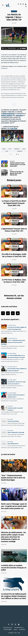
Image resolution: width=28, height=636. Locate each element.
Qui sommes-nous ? (7, 627)
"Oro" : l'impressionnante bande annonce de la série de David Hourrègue (13, 477)
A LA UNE (9, 325)
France (14, 325)
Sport (12, 580)
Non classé (10, 419)
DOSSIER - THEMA (7, 552)
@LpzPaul (19, 115)
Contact (15, 629)
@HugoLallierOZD (8, 113)
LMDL (7, 151)
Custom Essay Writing (13, 421)
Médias (14, 353)
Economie (9, 406)
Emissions (14, 11)
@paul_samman (6, 115)
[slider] (24, 48)
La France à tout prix (15, 187)
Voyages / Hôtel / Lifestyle (10, 554)
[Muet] (21, 48)
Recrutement (22, 629)
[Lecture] (3, 48)
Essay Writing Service (12, 443)
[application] (14, 48)
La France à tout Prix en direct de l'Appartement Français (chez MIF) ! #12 (14, 203)
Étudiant (6, 490)
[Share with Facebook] (16, 154)
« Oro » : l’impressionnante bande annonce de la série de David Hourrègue (13, 342)
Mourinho (19, 151)
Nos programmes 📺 (19, 627)
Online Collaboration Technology (15, 432)
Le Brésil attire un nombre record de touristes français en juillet (13, 567)
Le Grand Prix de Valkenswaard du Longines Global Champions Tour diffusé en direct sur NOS (13, 596)
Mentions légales (8, 629)
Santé (10, 519)
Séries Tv (15, 338)
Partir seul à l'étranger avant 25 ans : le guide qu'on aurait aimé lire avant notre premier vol (14, 506)
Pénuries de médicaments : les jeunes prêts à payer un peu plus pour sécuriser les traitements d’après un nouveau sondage (13, 536)
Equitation (6, 580)
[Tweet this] (18, 154)
